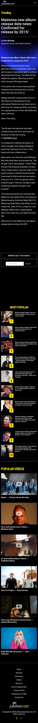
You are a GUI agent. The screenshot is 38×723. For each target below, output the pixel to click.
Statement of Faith (19, 694)
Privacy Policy (19, 690)
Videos (19, 680)
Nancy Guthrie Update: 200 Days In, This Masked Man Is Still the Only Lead (25, 388)
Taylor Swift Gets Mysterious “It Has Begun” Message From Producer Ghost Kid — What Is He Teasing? (25, 374)
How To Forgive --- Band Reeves (14, 590)
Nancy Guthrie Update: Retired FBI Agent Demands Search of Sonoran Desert (25, 329)
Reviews (19, 673)
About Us (19, 683)
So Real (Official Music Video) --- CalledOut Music (15, 560)
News (19, 669)
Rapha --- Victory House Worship (15, 497)
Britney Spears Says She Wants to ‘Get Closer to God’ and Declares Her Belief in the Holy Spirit (25, 403)
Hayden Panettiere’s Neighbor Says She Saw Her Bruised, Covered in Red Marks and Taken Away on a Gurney (25, 419)
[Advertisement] (19, 295)
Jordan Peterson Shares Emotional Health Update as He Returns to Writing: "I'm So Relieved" (26, 433)
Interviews (19, 676)
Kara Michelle (8, 41)
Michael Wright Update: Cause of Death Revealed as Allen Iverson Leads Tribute (25, 314)
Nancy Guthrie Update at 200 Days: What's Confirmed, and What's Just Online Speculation (26, 343)
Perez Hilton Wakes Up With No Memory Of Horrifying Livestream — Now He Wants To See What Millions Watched (25, 359)
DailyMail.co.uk (10, 138)
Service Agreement (19, 687)
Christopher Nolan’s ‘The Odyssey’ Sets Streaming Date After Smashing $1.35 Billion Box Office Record (26, 449)
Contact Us (19, 697)
